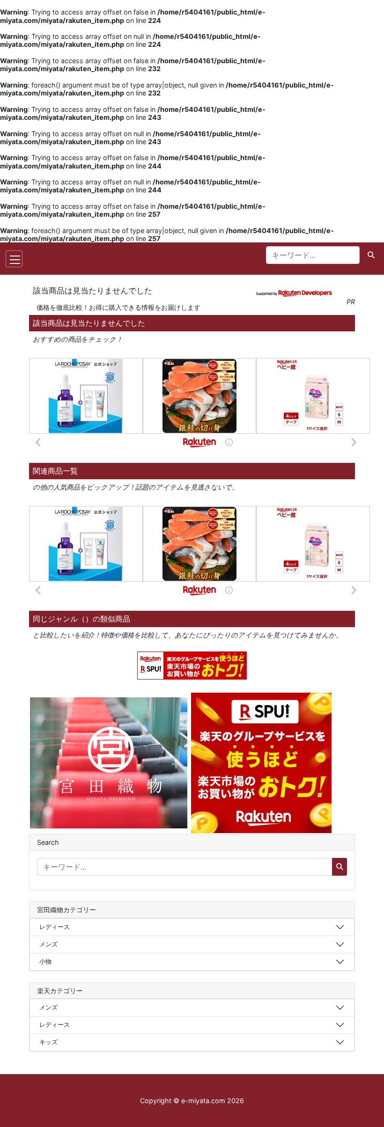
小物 (45, 961)
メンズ (48, 944)
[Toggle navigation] (14, 258)
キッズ (48, 1042)
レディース (54, 926)
